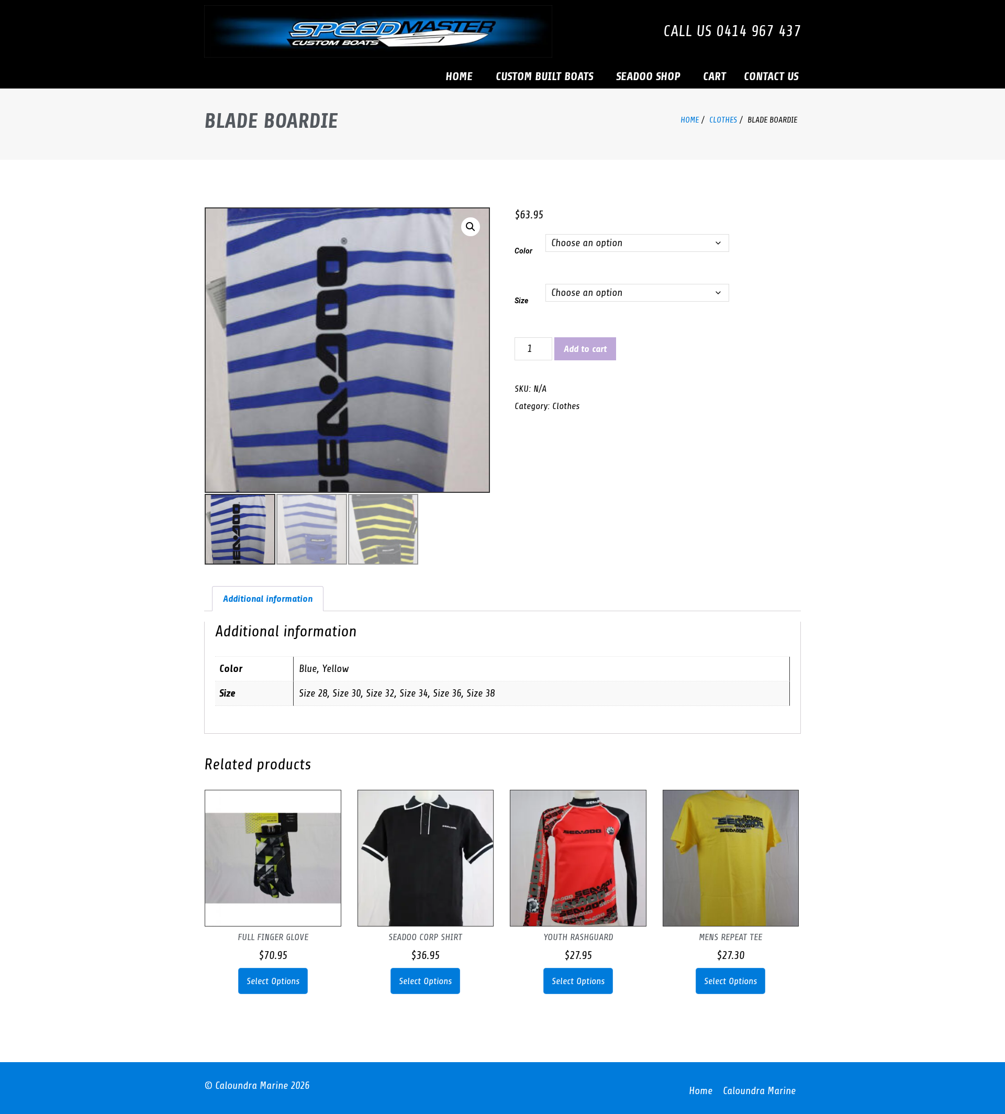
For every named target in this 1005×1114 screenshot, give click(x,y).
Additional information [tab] (267, 598)
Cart (714, 76)
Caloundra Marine (759, 1091)
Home (459, 76)
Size (521, 300)
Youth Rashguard (578, 937)
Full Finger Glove (273, 937)
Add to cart (585, 349)
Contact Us (771, 76)
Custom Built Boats (544, 76)
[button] (470, 226)
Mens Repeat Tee (730, 937)
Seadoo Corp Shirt (425, 937)
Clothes (723, 120)
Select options (273, 981)
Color (523, 251)
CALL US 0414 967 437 (732, 31)
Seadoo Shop (648, 76)
